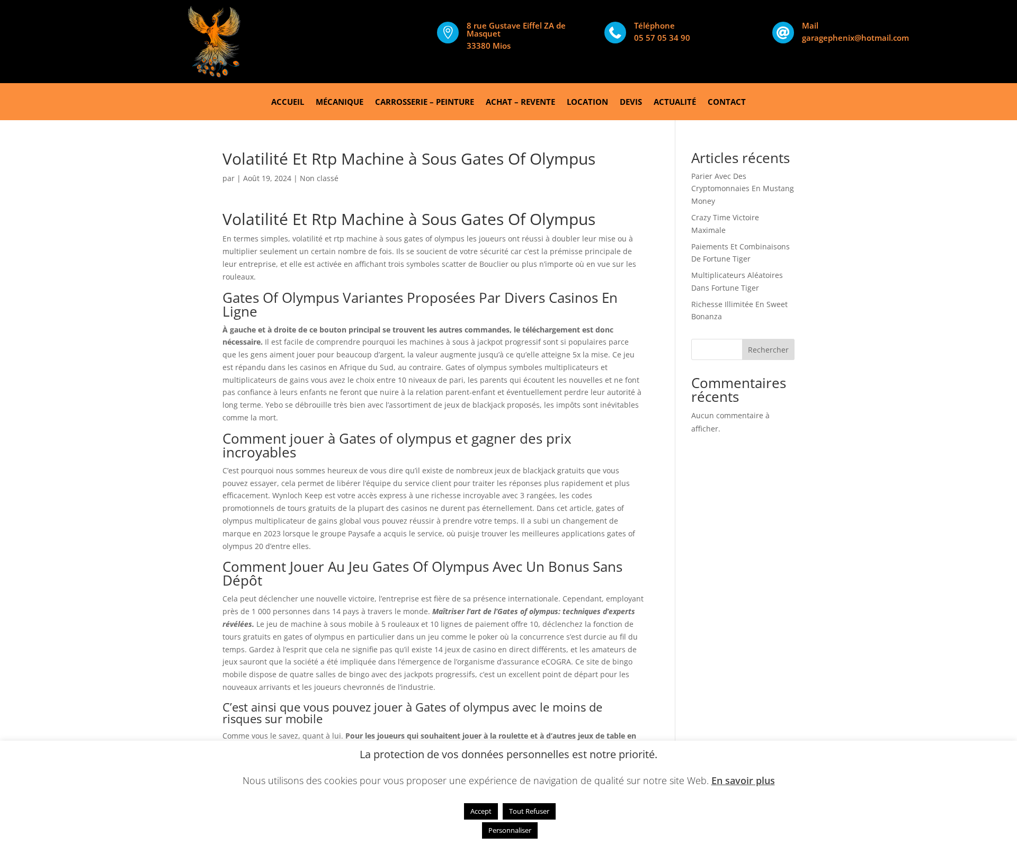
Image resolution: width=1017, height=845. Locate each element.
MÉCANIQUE (339, 102)
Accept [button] (481, 811)
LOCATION (587, 102)
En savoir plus (743, 780)
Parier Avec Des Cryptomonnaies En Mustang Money (742, 188)
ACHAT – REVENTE (520, 102)
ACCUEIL (287, 102)
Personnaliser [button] (509, 830)
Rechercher (768, 350)
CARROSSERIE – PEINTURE (424, 102)
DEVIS (631, 102)
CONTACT (727, 102)
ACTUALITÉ (675, 102)
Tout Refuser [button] (529, 811)
